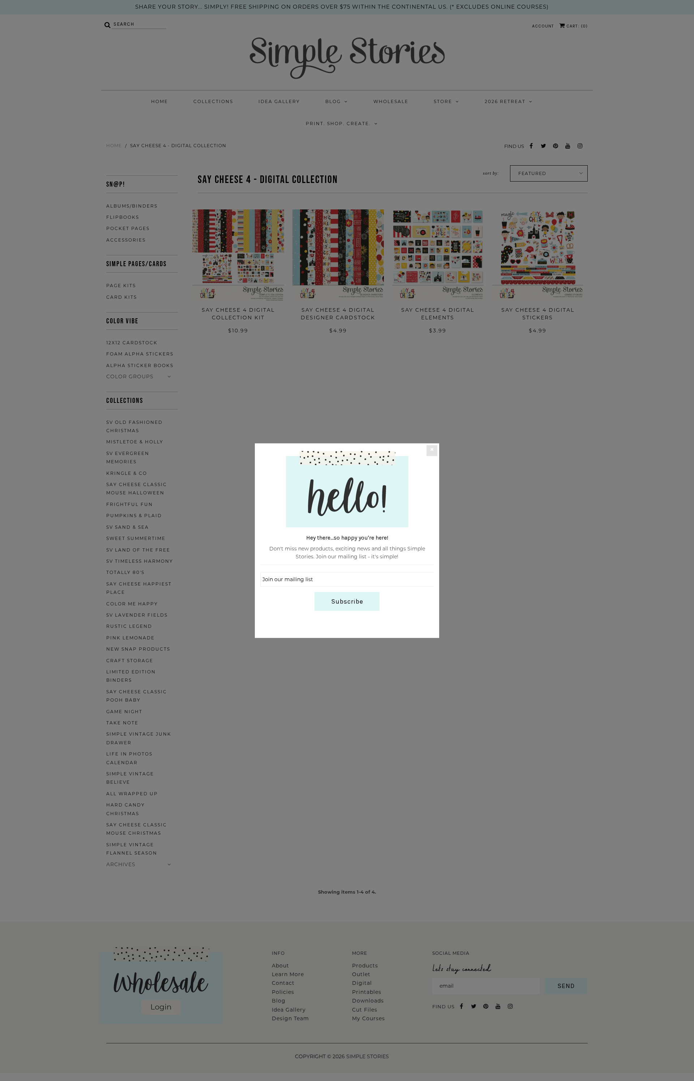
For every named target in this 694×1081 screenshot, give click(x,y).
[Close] (432, 450)
